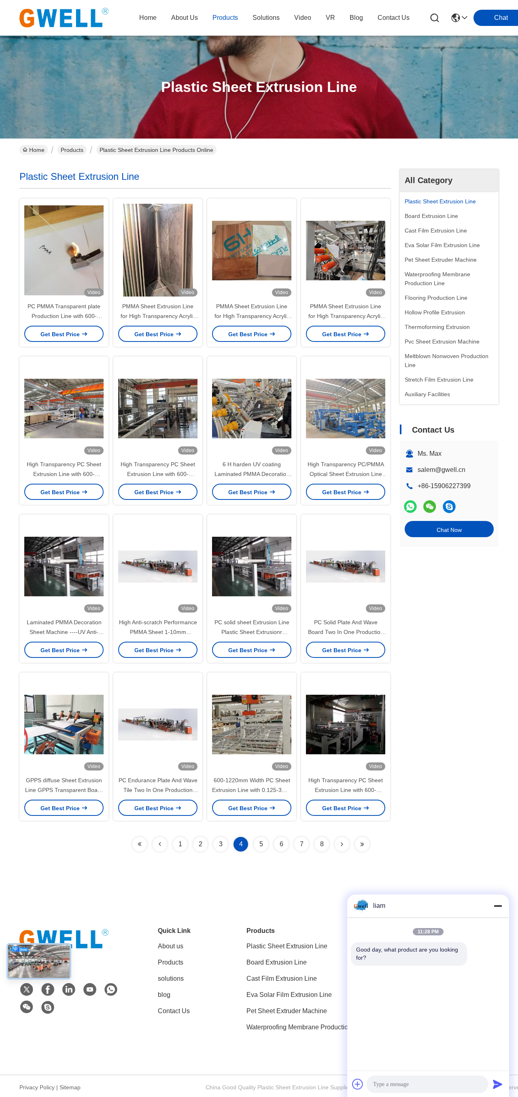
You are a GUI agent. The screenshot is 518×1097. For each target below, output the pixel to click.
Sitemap (70, 1087)
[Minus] (498, 906)
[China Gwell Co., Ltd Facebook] (47, 990)
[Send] (497, 1084)
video (302, 17)
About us (170, 946)
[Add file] (357, 1084)
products (225, 17)
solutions (266, 17)
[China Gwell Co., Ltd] (63, 18)
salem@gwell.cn (441, 469)
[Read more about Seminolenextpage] (139, 844)
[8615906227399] (111, 990)
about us (184, 17)
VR (330, 17)
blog (356, 17)
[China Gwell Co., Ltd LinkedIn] (69, 990)
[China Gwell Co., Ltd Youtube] (90, 990)
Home (148, 17)
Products (72, 150)
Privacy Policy (37, 1087)
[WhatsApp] (410, 506)
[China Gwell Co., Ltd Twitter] (26, 990)
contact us (394, 17)
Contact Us (174, 1010)
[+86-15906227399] (449, 506)
